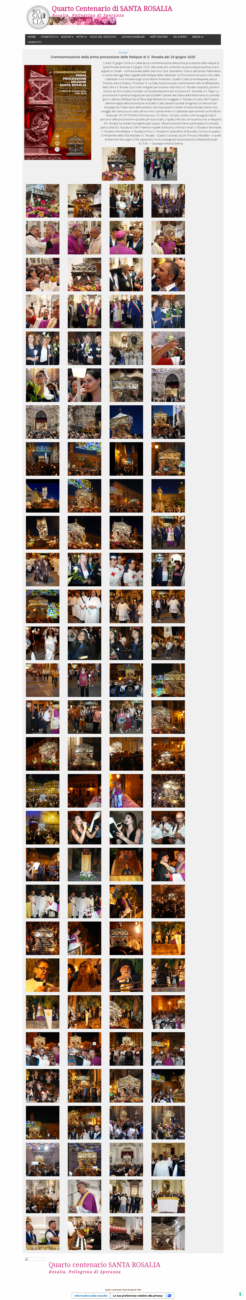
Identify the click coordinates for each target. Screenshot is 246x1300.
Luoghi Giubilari (133, 37)
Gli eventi (180, 37)
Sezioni (66, 37)
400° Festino (159, 37)
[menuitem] (31, 37)
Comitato (48, 37)
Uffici (80, 37)
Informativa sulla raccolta (91, 1295)
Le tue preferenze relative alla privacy (137, 1295)
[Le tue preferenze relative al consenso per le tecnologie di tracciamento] (240, 1294)
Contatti (34, 42)
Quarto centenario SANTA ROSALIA (104, 1264)
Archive (123, 52)
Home (32, 37)
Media (196, 37)
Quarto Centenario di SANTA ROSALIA (112, 8)
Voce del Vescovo (103, 37)
